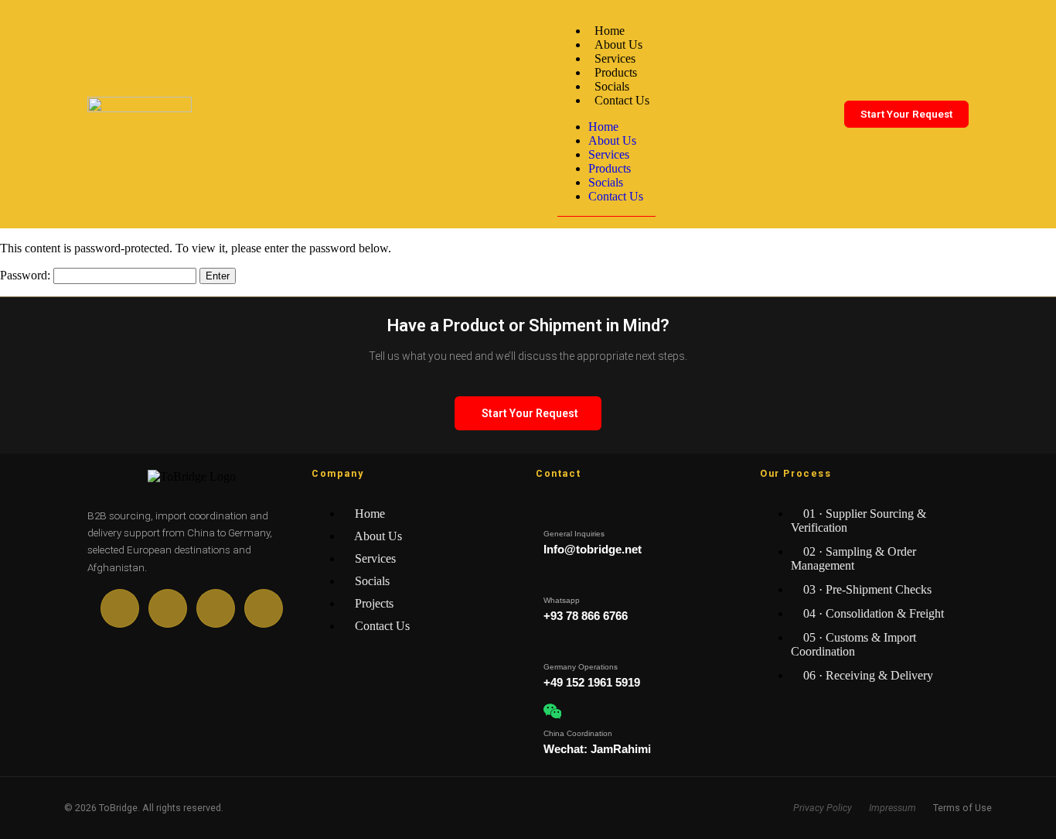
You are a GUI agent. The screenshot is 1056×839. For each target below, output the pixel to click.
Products (615, 72)
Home (609, 30)
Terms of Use (962, 807)
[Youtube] (273, 114)
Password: (26, 275)
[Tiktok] (312, 114)
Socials (611, 86)
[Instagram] (352, 114)
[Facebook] (233, 114)
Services (614, 58)
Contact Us (621, 100)
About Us (618, 44)
